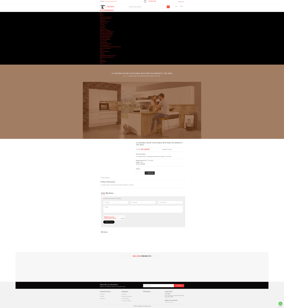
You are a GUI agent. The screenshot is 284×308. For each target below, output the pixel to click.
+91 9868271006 (152, 1)
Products (101, 15)
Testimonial (102, 60)
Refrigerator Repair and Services (107, 57)
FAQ (101, 58)
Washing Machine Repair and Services (108, 55)
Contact (102, 294)
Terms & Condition (127, 300)
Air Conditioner (103, 40)
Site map (103, 298)
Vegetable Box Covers (104, 21)
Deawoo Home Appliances (105, 48)
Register (181, 6)
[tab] (105, 177)
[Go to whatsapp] (280, 303)
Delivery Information (127, 296)
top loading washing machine (106, 33)
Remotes (101, 49)
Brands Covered (103, 61)
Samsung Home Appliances (105, 36)
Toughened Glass (103, 29)
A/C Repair (102, 54)
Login (176, 6)
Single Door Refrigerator (105, 30)
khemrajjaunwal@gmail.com (108, 1)
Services (101, 52)
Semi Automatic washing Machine (107, 31)
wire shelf (102, 24)
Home (101, 12)
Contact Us (102, 63)
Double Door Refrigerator (105, 18)
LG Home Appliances (104, 45)
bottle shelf (102, 27)
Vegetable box (103, 20)
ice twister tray (103, 26)
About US (102, 14)
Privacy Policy (126, 298)
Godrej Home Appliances (105, 39)
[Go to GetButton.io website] (280, 306)
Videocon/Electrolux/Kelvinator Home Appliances (110, 46)
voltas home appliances (104, 51)
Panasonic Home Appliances (106, 43)
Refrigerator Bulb (103, 42)
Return (102, 296)
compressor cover (103, 23)
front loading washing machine (106, 34)
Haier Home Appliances (105, 37)
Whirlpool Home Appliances (106, 17)
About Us (125, 294)
